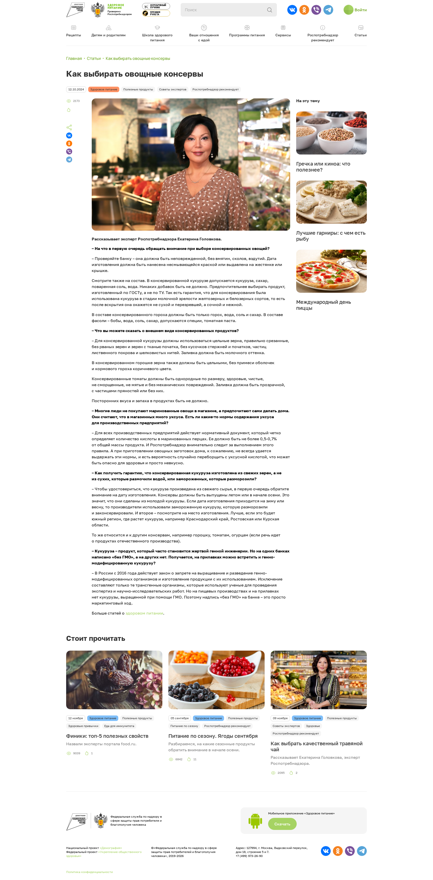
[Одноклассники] (69, 143)
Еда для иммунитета (119, 726)
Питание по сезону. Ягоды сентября (213, 736)
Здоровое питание (102, 718)
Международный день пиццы (323, 305)
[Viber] (69, 152)
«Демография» (111, 848)
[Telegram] (69, 160)
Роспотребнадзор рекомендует (227, 726)
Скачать (282, 823)
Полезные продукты (137, 718)
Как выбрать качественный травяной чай (317, 746)
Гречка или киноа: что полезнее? (323, 167)
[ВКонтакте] (69, 135)
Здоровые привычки (83, 726)
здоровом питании (144, 613)
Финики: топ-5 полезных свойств (107, 736)
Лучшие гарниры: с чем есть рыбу (331, 236)
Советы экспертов (286, 726)
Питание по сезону (184, 726)
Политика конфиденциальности (89, 872)
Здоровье (313, 726)
